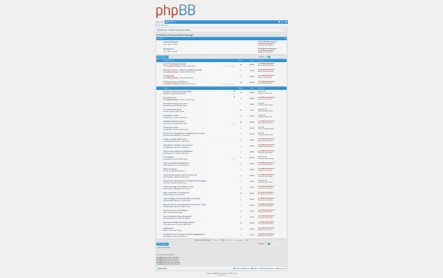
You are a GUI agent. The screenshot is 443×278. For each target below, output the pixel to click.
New (161, 57)
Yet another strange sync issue (175, 103)
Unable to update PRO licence (175, 139)
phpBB (215, 273)
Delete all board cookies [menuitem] (267, 268)
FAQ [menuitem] (280, 22)
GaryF (167, 171)
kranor (167, 93)
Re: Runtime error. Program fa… (267, 48)
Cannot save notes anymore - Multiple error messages (184, 181)
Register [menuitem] (286, 22)
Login (158, 25)
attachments (168, 228)
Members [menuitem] (255, 268)
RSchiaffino (168, 236)
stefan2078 (168, 129)
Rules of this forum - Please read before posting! (182, 70)
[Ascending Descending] (239, 240)
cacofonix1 (168, 123)
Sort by (223, 240)
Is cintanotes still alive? (172, 109)
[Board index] (176, 10)
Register (165, 25)
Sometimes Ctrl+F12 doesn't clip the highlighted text (184, 234)
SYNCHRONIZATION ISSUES (174, 121)
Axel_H (262, 91)
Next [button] (285, 57)
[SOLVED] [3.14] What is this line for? (178, 145)
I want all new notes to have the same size (180, 175)
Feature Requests (170, 42)
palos (261, 103)
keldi (261, 133)
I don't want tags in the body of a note (178, 187)
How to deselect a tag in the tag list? (177, 216)
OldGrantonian (169, 135)
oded (166, 111)
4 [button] (276, 57)
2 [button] (271, 57)
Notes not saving (170, 169)
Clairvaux (167, 182)
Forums (161, 22)
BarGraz (262, 156)
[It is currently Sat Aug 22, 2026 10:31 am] (284, 30)
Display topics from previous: (203, 240)
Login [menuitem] (283, 22)
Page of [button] (266, 57)
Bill (165, 212)
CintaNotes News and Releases (175, 82)
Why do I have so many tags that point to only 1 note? (184, 204)
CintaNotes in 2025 (170, 115)
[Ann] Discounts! (169, 98)
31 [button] (283, 57)
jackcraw (169, 117)
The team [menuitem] (247, 268)
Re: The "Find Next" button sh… (268, 41)
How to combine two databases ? (176, 163)
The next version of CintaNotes (175, 210)
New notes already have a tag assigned (178, 222)
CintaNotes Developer (266, 43)
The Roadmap (168, 76)
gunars (262, 115)
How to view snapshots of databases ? (178, 151)
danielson (262, 109)
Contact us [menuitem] (238, 268)
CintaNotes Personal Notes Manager (175, 34)
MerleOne (168, 105)
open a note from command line (176, 193)
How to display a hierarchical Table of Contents (181, 198)
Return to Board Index (164, 247)
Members (171, 22)
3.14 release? (168, 157)
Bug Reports (168, 49)
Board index (163, 268)
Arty (224, 275)
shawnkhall (168, 159)
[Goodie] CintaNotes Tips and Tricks (177, 92)
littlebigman (170, 147)
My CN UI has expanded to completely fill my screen (184, 133)
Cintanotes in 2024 (170, 127)
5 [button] (278, 57)
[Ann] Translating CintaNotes (174, 64)
